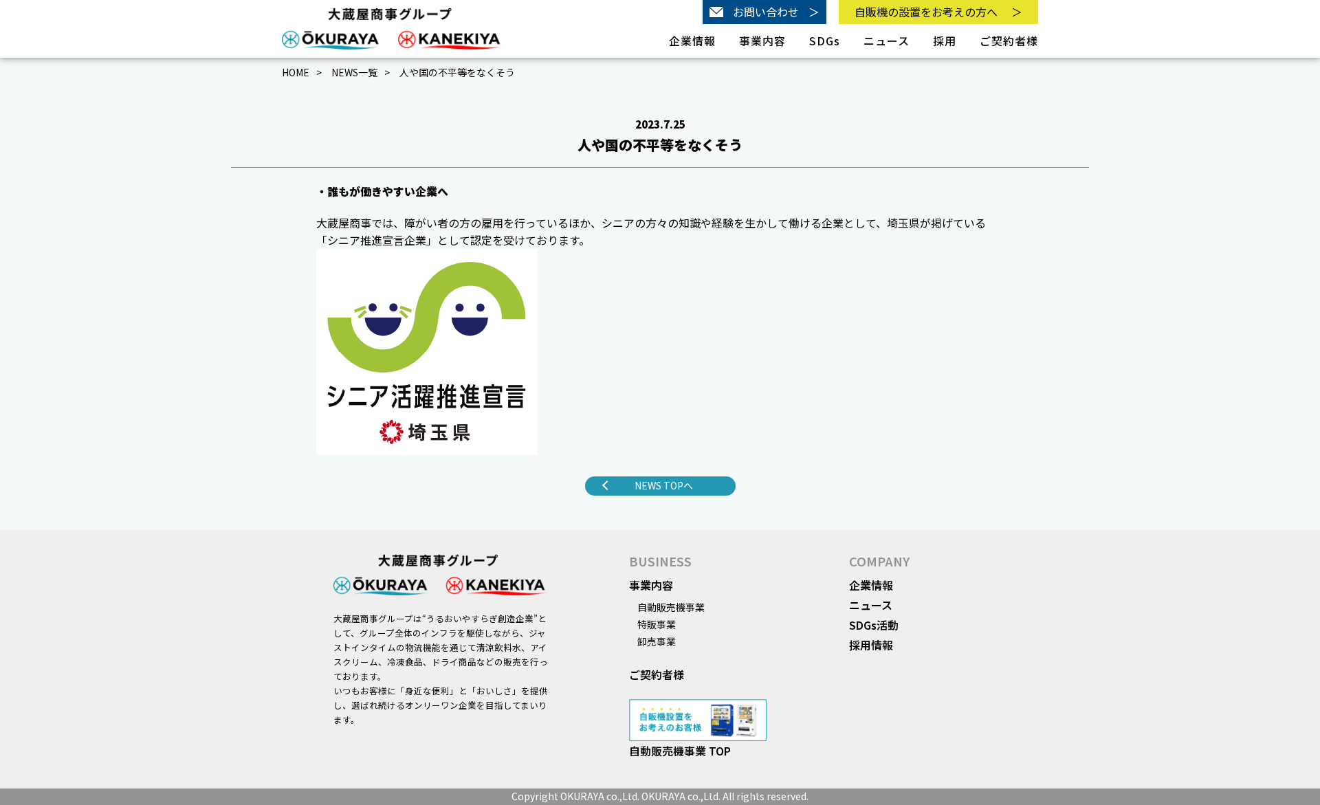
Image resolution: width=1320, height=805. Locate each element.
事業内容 (651, 585)
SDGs (824, 40)
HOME (295, 72)
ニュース (887, 40)
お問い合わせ (776, 11)
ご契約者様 (1009, 40)
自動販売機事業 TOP (680, 750)
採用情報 (871, 645)
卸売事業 (656, 641)
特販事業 (656, 624)
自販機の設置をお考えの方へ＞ (938, 11)
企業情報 (871, 585)
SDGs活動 (874, 625)
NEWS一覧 (354, 72)
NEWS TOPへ (664, 485)
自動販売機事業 (671, 607)
